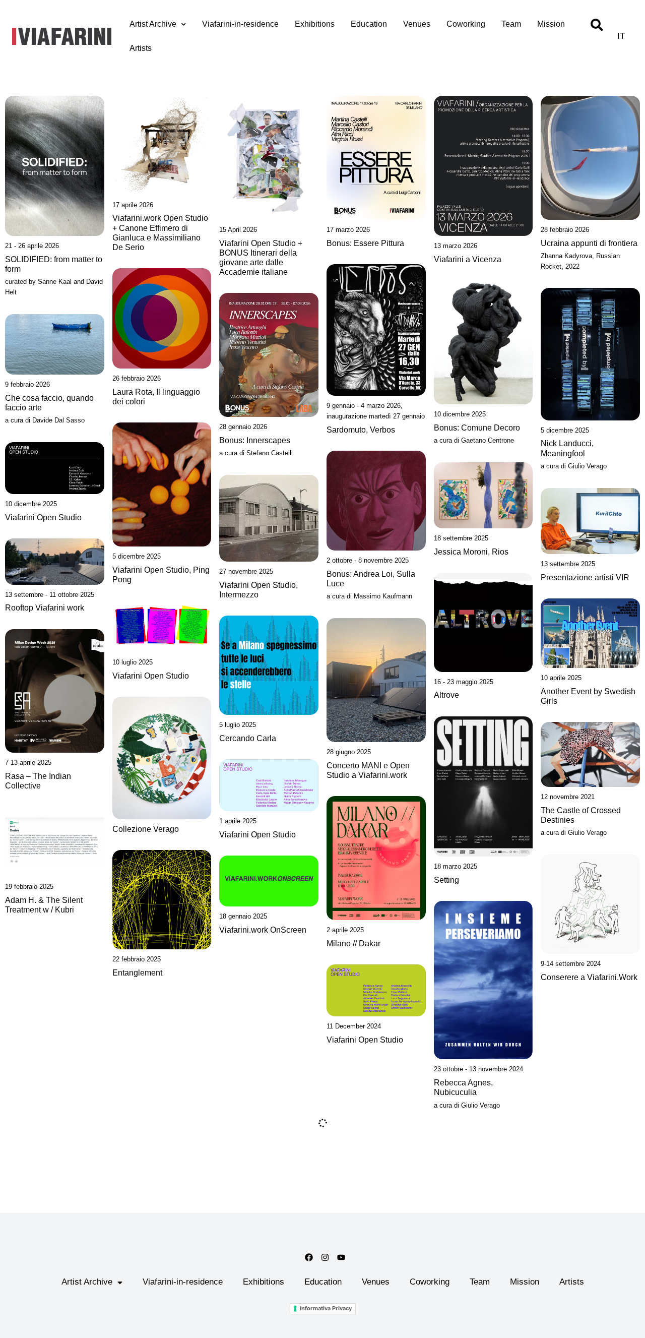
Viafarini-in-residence (240, 24)
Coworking (465, 24)
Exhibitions (315, 24)
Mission (551, 24)
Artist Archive (153, 24)
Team (511, 24)
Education (369, 24)
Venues (416, 24)
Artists (141, 48)
